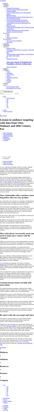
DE (7, 99)
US (14, 98)
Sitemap (5, 402)
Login (4, 110)
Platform (5, 3)
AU (4, 96)
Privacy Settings (7, 401)
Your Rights (6, 398)
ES (7, 101)
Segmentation (6, 138)
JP (7, 105)
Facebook (5, 407)
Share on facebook (8, 164)
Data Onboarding (7, 134)
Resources (6, 45)
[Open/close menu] (0, 114)
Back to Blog (3, 115)
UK (8, 107)
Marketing (6, 137)
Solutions (6, 5)
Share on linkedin (7, 161)
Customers (6, 43)
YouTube (5, 410)
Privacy (6, 83)
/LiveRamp (3, 0)
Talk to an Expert (7, 111)
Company (6, 70)
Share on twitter (7, 162)
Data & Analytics (7, 133)
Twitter (5, 408)
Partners (5, 68)
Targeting (5, 140)
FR (7, 102)
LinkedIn (5, 405)
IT (7, 104)
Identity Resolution (8, 136)
